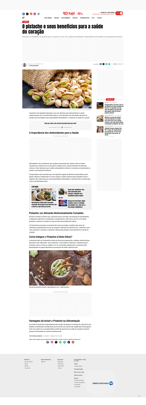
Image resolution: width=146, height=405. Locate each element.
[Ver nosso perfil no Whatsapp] (60, 343)
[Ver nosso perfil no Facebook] (47, 343)
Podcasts (56, 18)
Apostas (99, 18)
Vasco (60, 368)
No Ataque (77, 384)
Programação (78, 366)
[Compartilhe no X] (103, 64)
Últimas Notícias (84, 18)
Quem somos (78, 375)
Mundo (27, 366)
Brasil (26, 364)
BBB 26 (43, 361)
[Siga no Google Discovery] (117, 65)
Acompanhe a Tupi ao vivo (80, 360)
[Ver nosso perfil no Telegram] (64, 343)
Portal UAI (77, 387)
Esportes (75, 18)
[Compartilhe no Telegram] (109, 64)
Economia (27, 368)
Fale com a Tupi (79, 372)
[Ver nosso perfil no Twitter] (56, 343)
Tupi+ (93, 18)
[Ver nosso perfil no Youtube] (73, 343)
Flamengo (60, 364)
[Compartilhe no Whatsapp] (106, 64)
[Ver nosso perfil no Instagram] (52, 343)
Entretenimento (66, 18)
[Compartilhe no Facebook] (101, 64)
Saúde (60, 336)
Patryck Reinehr (34, 65)
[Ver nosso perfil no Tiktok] (69, 343)
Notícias (27, 359)
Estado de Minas (79, 380)
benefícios (54, 336)
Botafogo (60, 361)
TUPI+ (76, 364)
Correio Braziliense (79, 382)
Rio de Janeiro (48, 18)
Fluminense (61, 366)
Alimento (47, 336)
